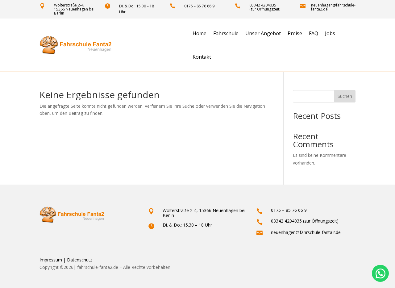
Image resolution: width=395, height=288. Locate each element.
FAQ (313, 33)
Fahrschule (226, 33)
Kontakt (202, 56)
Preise (295, 33)
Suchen (345, 96)
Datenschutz (79, 260)
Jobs (330, 33)
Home (199, 33)
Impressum (51, 260)
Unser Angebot (263, 33)
